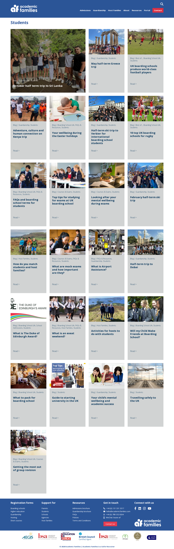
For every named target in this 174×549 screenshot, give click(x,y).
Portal (147, 10)
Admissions (85, 10)
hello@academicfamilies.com (118, 511)
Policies (75, 517)
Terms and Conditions (81, 520)
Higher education (18, 511)
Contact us (110, 524)
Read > (94, 83)
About (126, 10)
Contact (158, 10)
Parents (45, 508)
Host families (47, 520)
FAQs (74, 514)
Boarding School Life (152, 58)
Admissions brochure (81, 508)
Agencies (45, 517)
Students (34, 80)
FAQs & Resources (104, 258)
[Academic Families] (24, 9)
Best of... (139, 58)
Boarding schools (18, 508)
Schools (45, 514)
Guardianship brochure (81, 511)
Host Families (114, 10)
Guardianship (99, 10)
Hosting (14, 517)
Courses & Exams (65, 192)
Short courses (16, 520)
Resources (137, 10)
